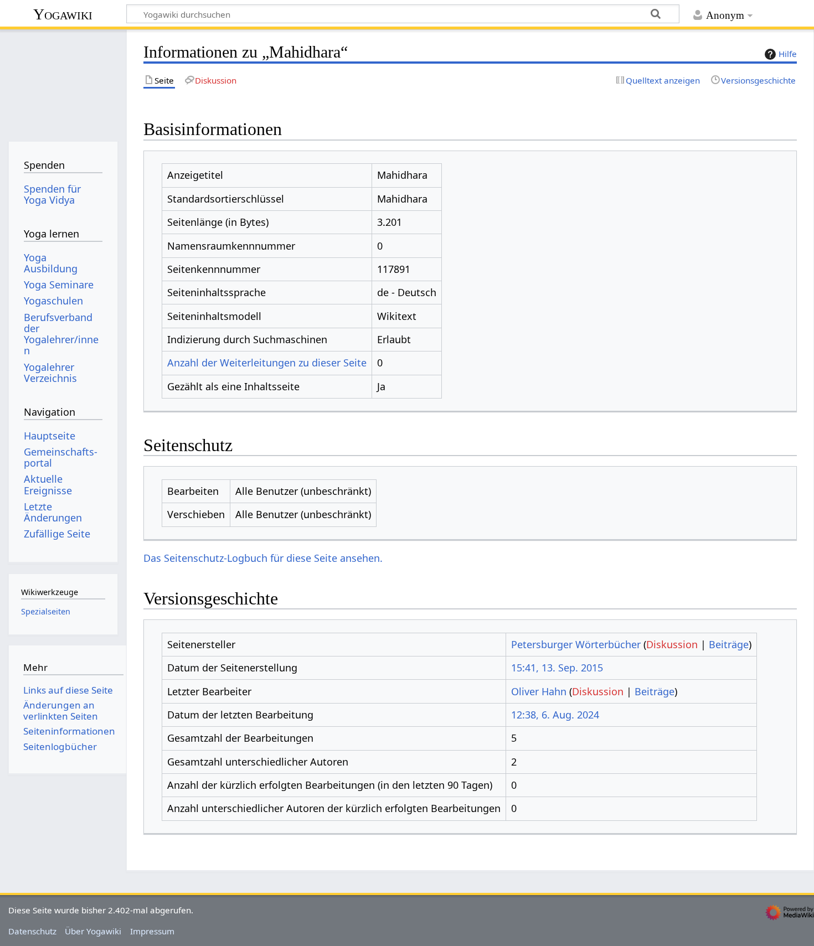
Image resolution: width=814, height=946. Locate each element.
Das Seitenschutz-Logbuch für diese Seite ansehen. (263, 558)
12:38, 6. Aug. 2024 (555, 714)
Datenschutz (32, 931)
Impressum (152, 931)
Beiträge (729, 644)
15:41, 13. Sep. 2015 (557, 667)
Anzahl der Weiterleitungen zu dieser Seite (267, 362)
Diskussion (672, 644)
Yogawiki (62, 14)
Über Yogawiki (93, 931)
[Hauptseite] (63, 81)
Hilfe (788, 53)
